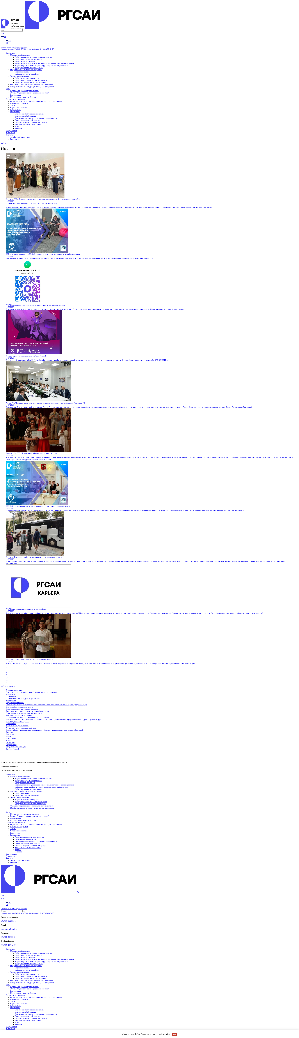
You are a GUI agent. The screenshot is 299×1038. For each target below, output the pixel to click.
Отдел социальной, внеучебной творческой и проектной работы (36, 101)
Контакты (9, 135)
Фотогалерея (11, 738)
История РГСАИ (12, 749)
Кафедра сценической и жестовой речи (30, 82)
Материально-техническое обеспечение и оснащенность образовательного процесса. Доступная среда (46, 705)
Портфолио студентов (19, 103)
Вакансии (9, 732)
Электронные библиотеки (25, 116)
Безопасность (11, 724)
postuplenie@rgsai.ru (9, 929)
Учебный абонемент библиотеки (28, 124)
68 (6, 680)
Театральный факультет (19, 76)
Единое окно (15, 110)
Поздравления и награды (16, 747)
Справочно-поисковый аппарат (27, 120)
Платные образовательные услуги (19, 707)
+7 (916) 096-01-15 (8, 921)
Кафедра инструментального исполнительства (33, 57)
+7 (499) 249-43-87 (8, 945)
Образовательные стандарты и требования (22, 698)
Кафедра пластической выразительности (31, 80)
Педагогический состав (15, 703)
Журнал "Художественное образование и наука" (29, 93)
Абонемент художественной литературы (31, 122)
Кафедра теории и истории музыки (29, 68)
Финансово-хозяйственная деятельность (22, 709)
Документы (10, 694)
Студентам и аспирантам (15, 99)
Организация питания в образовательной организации (27, 717)
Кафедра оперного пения (25, 61)
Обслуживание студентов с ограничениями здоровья (36, 118)
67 (6, 678)
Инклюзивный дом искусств (17, 726)
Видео (8, 736)
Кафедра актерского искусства (27, 78)
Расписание (10, 133)
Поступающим (11, 131)
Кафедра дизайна (22, 72)
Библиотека (15, 112)
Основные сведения (14, 690)
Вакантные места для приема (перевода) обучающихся (27, 711)
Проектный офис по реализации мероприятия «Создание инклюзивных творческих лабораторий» (45, 730)
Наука (8, 89)
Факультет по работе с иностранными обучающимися (31, 84)
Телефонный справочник (20, 137)
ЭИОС (13, 105)
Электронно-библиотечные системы (29, 114)
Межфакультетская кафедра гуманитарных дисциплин (32, 87)
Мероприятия (11, 745)
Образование (11, 696)
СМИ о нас (10, 743)
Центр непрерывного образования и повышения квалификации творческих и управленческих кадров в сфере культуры (53, 719)
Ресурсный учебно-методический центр (21, 728)
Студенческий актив (18, 108)
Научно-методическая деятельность (24, 91)
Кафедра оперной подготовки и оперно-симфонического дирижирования (44, 63)
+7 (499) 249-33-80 (8, 937)
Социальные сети (8, 47)
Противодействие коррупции (17, 722)
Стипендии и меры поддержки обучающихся (24, 713)
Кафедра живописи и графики (27, 74)
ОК (174, 1034)
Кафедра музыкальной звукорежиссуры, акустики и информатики (41, 66)
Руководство (11, 701)
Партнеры (10, 734)
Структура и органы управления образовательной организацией (31, 692)
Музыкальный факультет (20, 55)
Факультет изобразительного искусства (26, 70)
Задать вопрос (21, 47)
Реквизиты (14, 139)
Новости (18, 129)
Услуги (18, 126)
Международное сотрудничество (19, 715)
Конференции (15, 95)
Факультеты (10, 53)
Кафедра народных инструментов (28, 59)
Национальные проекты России (23, 97)
